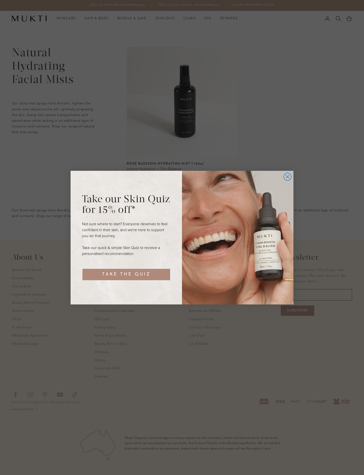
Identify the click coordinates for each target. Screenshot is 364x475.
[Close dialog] (287, 177)
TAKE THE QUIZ (126, 274)
